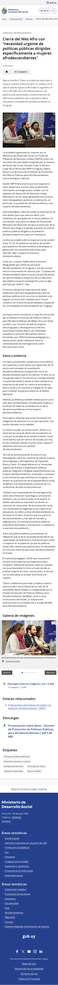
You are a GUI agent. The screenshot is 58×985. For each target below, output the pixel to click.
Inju (7, 852)
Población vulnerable (13, 771)
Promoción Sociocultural (17, 893)
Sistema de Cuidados (15, 889)
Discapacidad (11, 903)
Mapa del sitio (29, 963)
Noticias (29, 19)
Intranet (9, 921)
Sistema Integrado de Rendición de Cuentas (27, 926)
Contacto (6, 821)
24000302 (16, 817)
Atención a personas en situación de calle (26, 842)
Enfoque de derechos (13, 766)
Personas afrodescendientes (17, 756)
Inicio (4, 19)
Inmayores (10, 898)
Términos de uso (29, 973)
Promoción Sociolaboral (17, 847)
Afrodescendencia (14, 912)
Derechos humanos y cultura (17, 761)
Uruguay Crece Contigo (16, 861)
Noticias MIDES (34, 771)
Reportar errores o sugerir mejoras (29, 788)
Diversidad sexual (14, 875)
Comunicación (16, 19)
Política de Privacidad (29, 978)
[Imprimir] (7, 71)
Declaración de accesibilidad (29, 968)
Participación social (36, 766)
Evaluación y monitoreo (17, 866)
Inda (7, 908)
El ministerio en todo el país (19, 870)
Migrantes (10, 917)
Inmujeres (10, 856)
